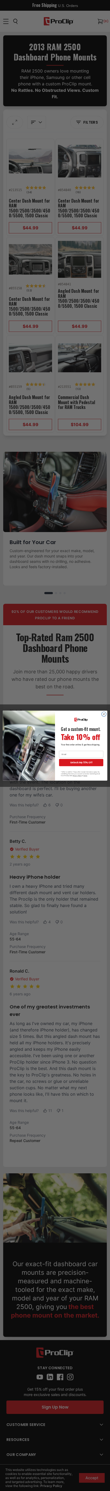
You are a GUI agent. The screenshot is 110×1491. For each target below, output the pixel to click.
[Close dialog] (103, 714)
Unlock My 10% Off (81, 762)
